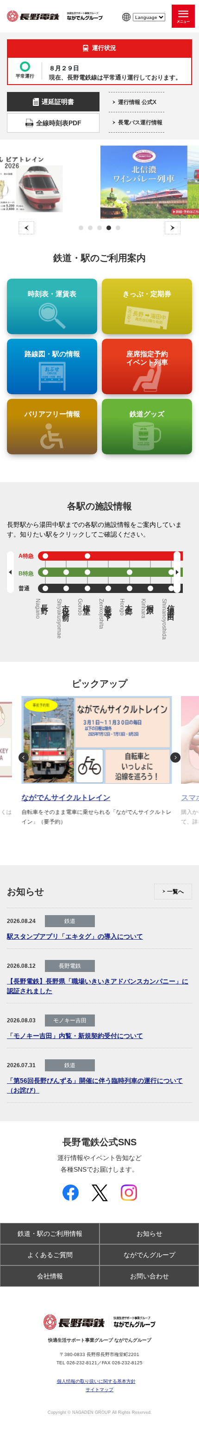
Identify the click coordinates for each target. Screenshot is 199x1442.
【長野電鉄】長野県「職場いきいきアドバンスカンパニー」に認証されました (97, 986)
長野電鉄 (70, 966)
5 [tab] (118, 228)
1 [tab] (81, 228)
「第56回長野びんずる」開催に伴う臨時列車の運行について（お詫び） (95, 1085)
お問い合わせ (149, 1276)
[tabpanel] (100, 182)
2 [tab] (90, 228)
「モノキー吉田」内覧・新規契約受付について (75, 1035)
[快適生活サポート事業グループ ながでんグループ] (55, 16)
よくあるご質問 (50, 1255)
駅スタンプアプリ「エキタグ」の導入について (75, 936)
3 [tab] (99, 228)
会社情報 (50, 1276)
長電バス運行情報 (140, 122)
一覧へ (175, 891)
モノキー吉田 (70, 1020)
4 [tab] (109, 228)
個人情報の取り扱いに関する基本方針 (96, 1381)
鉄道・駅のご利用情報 (50, 1233)
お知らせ (149, 1233)
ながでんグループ (149, 1255)
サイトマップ (99, 1389)
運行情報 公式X (137, 102)
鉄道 (69, 921)
